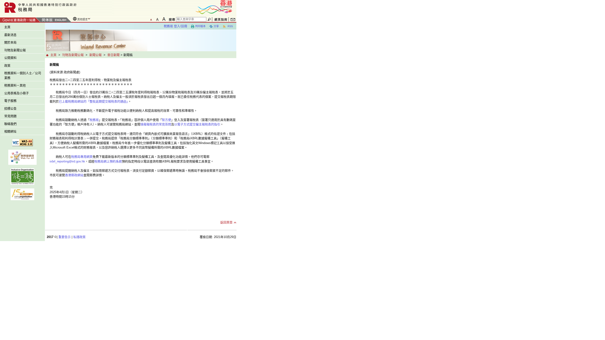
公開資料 (10, 58)
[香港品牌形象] (213, 6)
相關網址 (10, 131)
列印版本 (200, 26)
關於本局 (10, 42)
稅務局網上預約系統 (108, 161)
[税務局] (57, 7)
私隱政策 (79, 237)
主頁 (7, 27)
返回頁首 (226, 222)
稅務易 (94, 120)
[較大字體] (157, 19)
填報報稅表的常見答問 (155, 124)
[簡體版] (47, 20)
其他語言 (82, 19)
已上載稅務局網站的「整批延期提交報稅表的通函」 (93, 101)
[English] (60, 20)
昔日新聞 (113, 55)
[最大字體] (163, 19)
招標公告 (10, 108)
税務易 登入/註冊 (175, 26)
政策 (7, 65)
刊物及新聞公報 (15, 50)
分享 (216, 26)
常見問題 (10, 116)
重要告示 (64, 237)
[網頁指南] (221, 19)
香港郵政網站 (74, 175)
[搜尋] (171, 19)
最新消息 (10, 35)
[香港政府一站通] (20, 19)
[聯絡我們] (232, 19)
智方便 (166, 120)
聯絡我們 (10, 124)
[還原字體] (151, 19)
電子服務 (10, 100)
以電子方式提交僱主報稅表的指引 (197, 124)
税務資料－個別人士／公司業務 (22, 75)
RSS (230, 26)
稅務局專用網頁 (82, 156)
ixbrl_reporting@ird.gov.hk (67, 161)
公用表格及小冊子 (16, 93)
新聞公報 (95, 55)
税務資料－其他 (15, 85)
